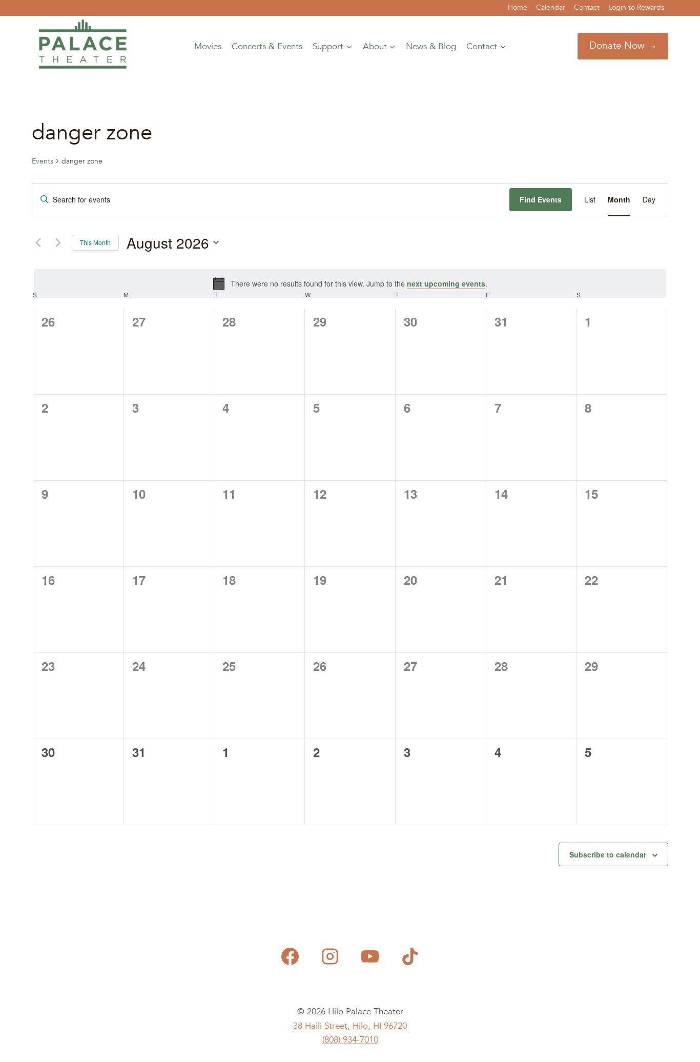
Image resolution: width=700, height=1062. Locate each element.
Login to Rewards (636, 7)
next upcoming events (446, 283)
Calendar (550, 7)
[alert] (350, 283)
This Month (95, 242)
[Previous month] (38, 242)
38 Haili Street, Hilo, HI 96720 (350, 1026)
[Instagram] (330, 956)
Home (517, 7)
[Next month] (58, 242)
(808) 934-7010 (350, 1040)
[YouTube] (370, 956)
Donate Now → (623, 45)
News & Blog (431, 46)
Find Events (541, 199)
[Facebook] (290, 956)
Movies (207, 46)
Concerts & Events (267, 46)
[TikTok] (410, 956)
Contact (587, 7)
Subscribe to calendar (607, 854)
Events (42, 161)
